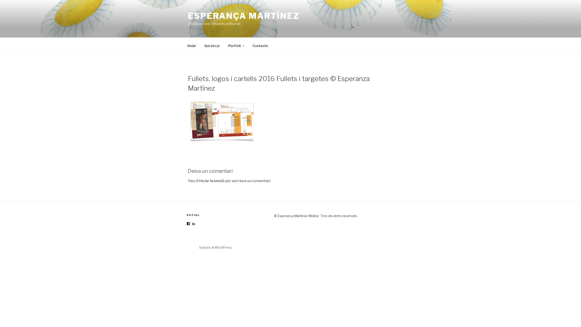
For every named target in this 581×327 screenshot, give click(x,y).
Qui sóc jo (212, 46)
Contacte (260, 46)
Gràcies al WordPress (215, 247)
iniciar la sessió (211, 181)
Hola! (191, 46)
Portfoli (234, 46)
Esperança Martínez (244, 16)
